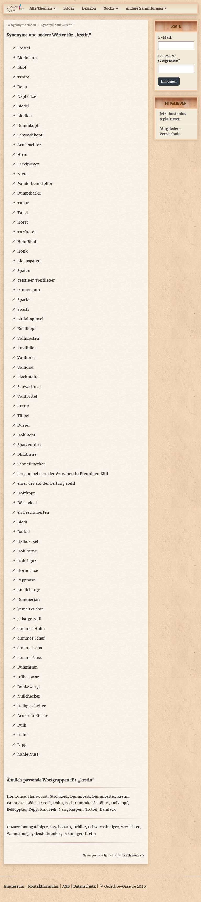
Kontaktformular (43, 886)
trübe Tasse (28, 677)
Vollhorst (26, 357)
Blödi (22, 522)
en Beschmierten (33, 512)
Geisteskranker (47, 833)
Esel (68, 803)
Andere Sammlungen (145, 8)
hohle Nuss (27, 754)
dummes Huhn (31, 628)
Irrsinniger (72, 833)
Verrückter (130, 827)
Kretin (23, 406)
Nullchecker (28, 696)
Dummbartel (103, 796)
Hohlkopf (26, 435)
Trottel (24, 77)
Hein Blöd (26, 241)
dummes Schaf (31, 638)
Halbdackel (27, 541)
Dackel (23, 531)
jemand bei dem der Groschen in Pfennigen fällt (62, 473)
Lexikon (89, 8)
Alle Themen (41, 8)
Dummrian (27, 667)
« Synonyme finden (22, 25)
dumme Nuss (29, 657)
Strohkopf (59, 796)
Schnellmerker (31, 464)
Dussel (23, 425)
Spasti (23, 309)
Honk (22, 251)
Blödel (23, 106)
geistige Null (29, 618)
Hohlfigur (26, 560)
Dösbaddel (27, 502)
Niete (22, 174)
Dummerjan (28, 599)
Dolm (58, 803)
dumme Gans (29, 648)
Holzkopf (26, 493)
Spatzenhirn (29, 444)
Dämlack (107, 809)
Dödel (31, 803)
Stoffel (23, 48)
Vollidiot (25, 367)
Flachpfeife (27, 377)
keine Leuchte (30, 609)
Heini (22, 735)
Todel (22, 212)
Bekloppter (16, 809)
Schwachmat (29, 386)
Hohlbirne (27, 551)
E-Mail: (165, 37)
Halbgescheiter (31, 706)
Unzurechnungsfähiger (27, 827)
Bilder (68, 8)
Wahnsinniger (19, 833)
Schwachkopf (29, 135)
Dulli (21, 725)
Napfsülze (26, 96)
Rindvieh (48, 809)
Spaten (23, 270)
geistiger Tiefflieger (36, 280)
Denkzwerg (28, 686)
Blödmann (27, 57)
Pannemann (28, 290)
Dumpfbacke (29, 193)
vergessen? (169, 61)
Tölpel (23, 415)
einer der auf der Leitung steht (46, 483)
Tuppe (23, 203)
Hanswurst (38, 796)
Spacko (24, 299)
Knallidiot (26, 348)
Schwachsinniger (103, 827)
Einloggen (169, 81)
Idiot (21, 67)
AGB (66, 886)
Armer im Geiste (32, 715)
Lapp (21, 744)
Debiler (79, 827)
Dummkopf (27, 125)
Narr (63, 809)
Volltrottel (27, 396)
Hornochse (27, 570)
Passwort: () (169, 58)
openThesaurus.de (132, 855)
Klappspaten (29, 261)
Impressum (14, 886)
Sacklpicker (28, 164)
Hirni (22, 154)
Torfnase (25, 232)
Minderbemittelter (35, 183)
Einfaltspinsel (30, 319)
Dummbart (80, 796)
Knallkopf (26, 328)
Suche (109, 8)
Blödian (24, 115)
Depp (22, 86)
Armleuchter (29, 144)
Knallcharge (28, 589)
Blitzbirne (26, 454)
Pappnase (26, 580)
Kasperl (76, 809)
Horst (22, 222)
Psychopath (60, 827)
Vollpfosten (28, 338)
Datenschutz (84, 886)
